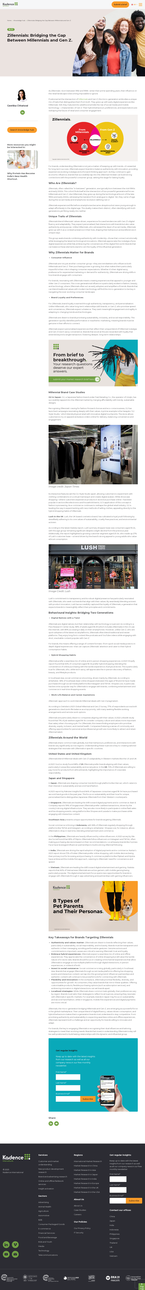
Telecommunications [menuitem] (48, 1255)
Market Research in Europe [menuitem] (86, 1183)
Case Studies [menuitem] (80, 1210)
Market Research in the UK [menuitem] (86, 1188)
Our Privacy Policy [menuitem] (82, 1228)
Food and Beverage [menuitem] (47, 1237)
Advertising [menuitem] (43, 1202)
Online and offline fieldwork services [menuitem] (51, 1182)
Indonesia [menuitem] (114, 1229)
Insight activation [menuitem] (46, 1188)
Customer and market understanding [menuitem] (48, 1163)
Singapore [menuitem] (114, 1238)
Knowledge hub (19, 20)
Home (9, 20)
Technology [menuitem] (43, 1250)
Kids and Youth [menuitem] (45, 1242)
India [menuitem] (112, 1225)
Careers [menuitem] (77, 1214)
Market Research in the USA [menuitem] (87, 1192)
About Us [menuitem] (78, 1206)
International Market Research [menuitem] (88, 1161)
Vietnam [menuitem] (113, 1256)
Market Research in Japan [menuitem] (86, 1174)
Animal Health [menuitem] (44, 1207)
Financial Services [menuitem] (46, 1233)
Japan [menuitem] (112, 1221)
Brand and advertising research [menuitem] (52, 1176)
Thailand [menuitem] (113, 1243)
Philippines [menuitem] (115, 1234)
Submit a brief (120, 4)
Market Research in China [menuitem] (85, 1166)
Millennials (83, 99)
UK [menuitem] (111, 1247)
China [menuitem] (112, 1216)
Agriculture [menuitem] (43, 1211)
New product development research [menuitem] (51, 1170)
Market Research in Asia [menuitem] (85, 1170)
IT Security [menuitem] (78, 1232)
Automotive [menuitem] (43, 1215)
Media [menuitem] (41, 1246)
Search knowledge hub (22, 130)
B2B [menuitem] (40, 1220)
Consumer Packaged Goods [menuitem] (51, 1224)
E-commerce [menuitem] (44, 1228)
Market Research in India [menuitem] (85, 1179)
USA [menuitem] (112, 1251)
